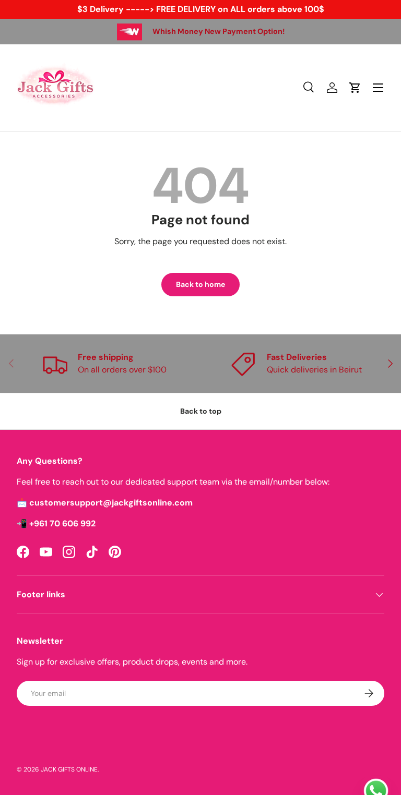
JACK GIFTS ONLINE (69, 769)
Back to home (200, 284)
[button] (355, 87)
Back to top (200, 411)
